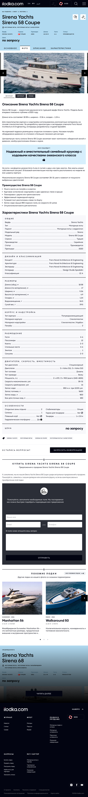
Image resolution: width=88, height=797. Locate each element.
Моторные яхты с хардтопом (28, 27)
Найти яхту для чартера (9, 770)
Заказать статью (9, 774)
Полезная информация (54, 741)
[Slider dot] (40, 639)
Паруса (29, 726)
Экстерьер (9, 96)
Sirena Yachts (7, 34)
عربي (38, 4)
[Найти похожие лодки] (75, 17)
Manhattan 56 (13, 620)
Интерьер (20, 96)
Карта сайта (55, 793)
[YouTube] (82, 785)
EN (29, 4)
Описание (39, 48)
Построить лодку (9, 766)
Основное (10, 48)
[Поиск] (76, 3)
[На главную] (12, 3)
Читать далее (44, 693)
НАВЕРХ (76, 709)
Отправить (44, 558)
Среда (6, 730)
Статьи (6, 726)
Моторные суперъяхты (54, 731)
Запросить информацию (68, 450)
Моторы (23, 11)
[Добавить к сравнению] (83, 17)
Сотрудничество (44, 790)
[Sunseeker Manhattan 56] (22, 598)
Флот (15, 11)
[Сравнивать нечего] (53, 4)
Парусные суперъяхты (54, 736)
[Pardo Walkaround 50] (66, 598)
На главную (6, 11)
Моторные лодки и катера (56, 726)
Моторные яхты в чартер (32, 761)
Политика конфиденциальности (37, 793)
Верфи (29, 730)
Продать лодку (9, 763)
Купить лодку (8, 760)
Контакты (17, 790)
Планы (31, 96)
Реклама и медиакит (29, 790)
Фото (25, 48)
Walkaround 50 (57, 620)
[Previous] (0, 73)
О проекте (7, 790)
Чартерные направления (31, 766)
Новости (6, 723)
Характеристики (61, 48)
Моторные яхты (10, 27)
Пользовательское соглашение (14, 793)
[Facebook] (76, 785)
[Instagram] (71, 785)
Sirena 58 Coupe (41, 438)
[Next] (87, 73)
